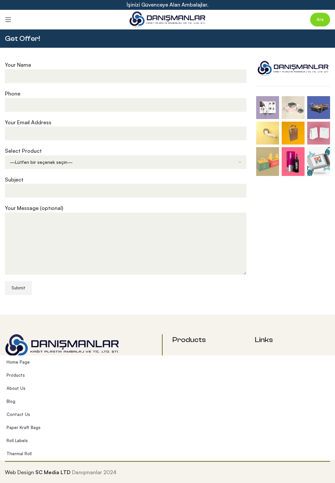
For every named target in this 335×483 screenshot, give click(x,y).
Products (16, 375)
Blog (11, 401)
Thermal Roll (19, 453)
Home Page (18, 362)
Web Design (19, 472)
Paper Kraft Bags (24, 427)
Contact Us (18, 414)
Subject (14, 179)
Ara (320, 19)
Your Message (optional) (34, 208)
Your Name (18, 64)
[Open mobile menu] (8, 19)
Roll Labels (17, 440)
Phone (12, 93)
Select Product (23, 150)
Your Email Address (28, 122)
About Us (16, 388)
